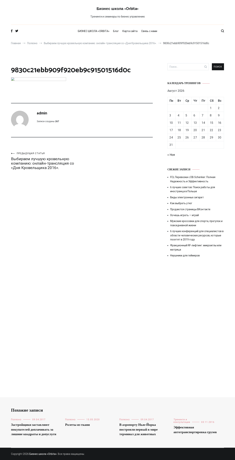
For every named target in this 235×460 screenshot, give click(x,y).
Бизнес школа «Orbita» (117, 9)
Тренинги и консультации (181, 420)
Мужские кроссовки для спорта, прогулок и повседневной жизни (196, 223)
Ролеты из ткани (77, 425)
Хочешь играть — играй (184, 215)
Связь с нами (149, 31)
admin (42, 113)
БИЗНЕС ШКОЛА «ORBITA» (93, 31)
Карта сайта (130, 31)
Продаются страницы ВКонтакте (190, 209)
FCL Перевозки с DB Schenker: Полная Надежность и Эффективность (192, 179)
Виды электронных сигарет (187, 197)
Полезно (16, 419)
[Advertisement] (195, 292)
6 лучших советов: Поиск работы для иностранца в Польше (192, 189)
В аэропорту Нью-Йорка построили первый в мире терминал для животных (138, 429)
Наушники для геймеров (185, 255)
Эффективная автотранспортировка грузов (195, 430)
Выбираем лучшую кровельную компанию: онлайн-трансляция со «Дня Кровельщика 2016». (42, 161)
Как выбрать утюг (181, 203)
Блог (116, 31)
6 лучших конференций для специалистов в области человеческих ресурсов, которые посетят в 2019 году (197, 235)
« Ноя (171, 155)
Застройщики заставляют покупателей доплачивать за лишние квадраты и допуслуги (33, 429)
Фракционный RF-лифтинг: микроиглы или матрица (195, 247)
